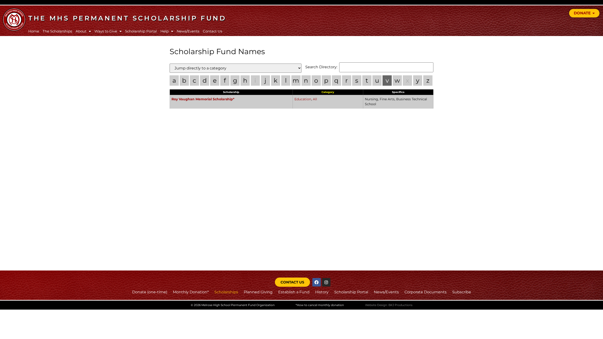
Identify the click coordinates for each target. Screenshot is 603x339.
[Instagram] (326, 282)
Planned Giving (258, 292)
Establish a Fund (294, 292)
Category (328, 92)
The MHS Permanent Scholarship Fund (127, 18)
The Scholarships (57, 31)
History (322, 292)
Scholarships (226, 292)
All (315, 99)
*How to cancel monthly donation (320, 305)
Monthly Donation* (191, 292)
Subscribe (461, 292)
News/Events (188, 31)
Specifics (398, 92)
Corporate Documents (425, 292)
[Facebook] (316, 282)
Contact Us (212, 31)
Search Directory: (321, 67)
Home (33, 31)
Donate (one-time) (149, 292)
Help (164, 31)
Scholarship (231, 92)
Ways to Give (105, 31)
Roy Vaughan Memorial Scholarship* (202, 99)
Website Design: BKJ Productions (388, 305)
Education (302, 99)
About (81, 31)
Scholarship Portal (141, 31)
